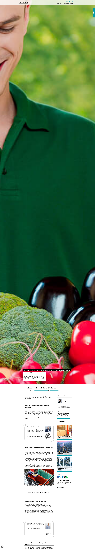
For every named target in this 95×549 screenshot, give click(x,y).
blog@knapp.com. (60, 487)
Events (70, 1)
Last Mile (26, 418)
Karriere (66, 1)
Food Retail (56, 390)
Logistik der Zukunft (38, 390)
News (72, 1)
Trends (43, 390)
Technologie (47, 390)
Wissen (72, 3)
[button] (2, 547)
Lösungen (59, 3)
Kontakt (93, 13)
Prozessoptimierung (61, 415)
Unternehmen (66, 3)
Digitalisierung (65, 414)
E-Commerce (67, 418)
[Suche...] (75, 3)
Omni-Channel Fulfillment (62, 413)
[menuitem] (66, 1)
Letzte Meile (52, 390)
